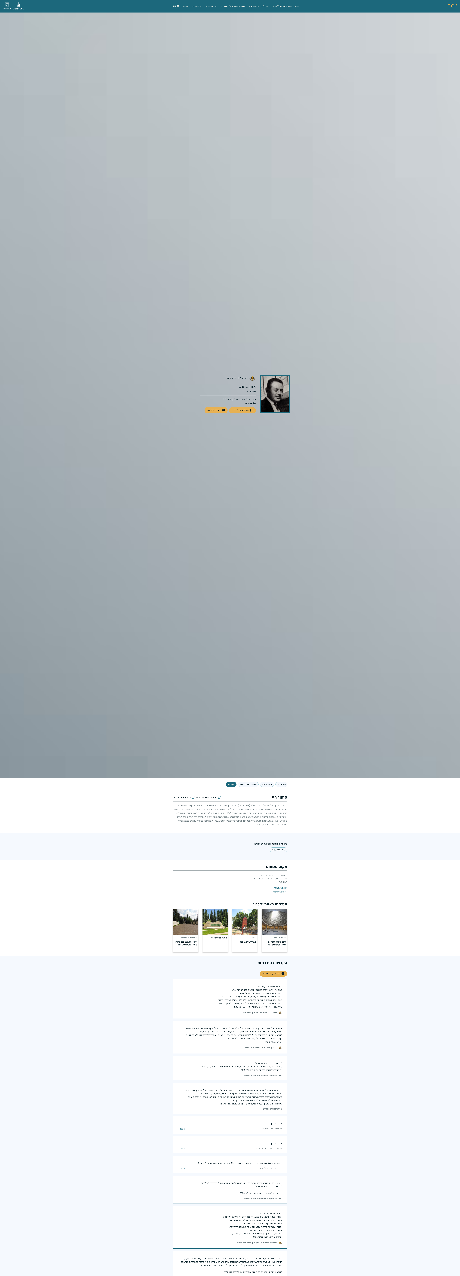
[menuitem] (286, 6)
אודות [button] (185, 6)
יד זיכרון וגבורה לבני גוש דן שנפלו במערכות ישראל (186, 943)
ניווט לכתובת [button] (278, 892)
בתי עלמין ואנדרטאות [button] (260, 6)
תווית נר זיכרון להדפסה (206, 797)
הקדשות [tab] (231, 784)
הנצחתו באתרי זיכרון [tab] (248, 784)
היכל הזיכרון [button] (197, 6)
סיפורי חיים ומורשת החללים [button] (287, 6)
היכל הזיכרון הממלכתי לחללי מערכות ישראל (277, 943)
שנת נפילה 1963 (278, 849)
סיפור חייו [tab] (281, 784)
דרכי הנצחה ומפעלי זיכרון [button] (234, 6)
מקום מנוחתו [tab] (267, 784)
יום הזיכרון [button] (212, 6)
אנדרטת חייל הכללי (219, 937)
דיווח (181, 1129)
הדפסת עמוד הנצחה (182, 797)
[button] (216, 410)
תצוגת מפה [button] (279, 888)
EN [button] (174, 6)
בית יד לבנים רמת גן (248, 942)
